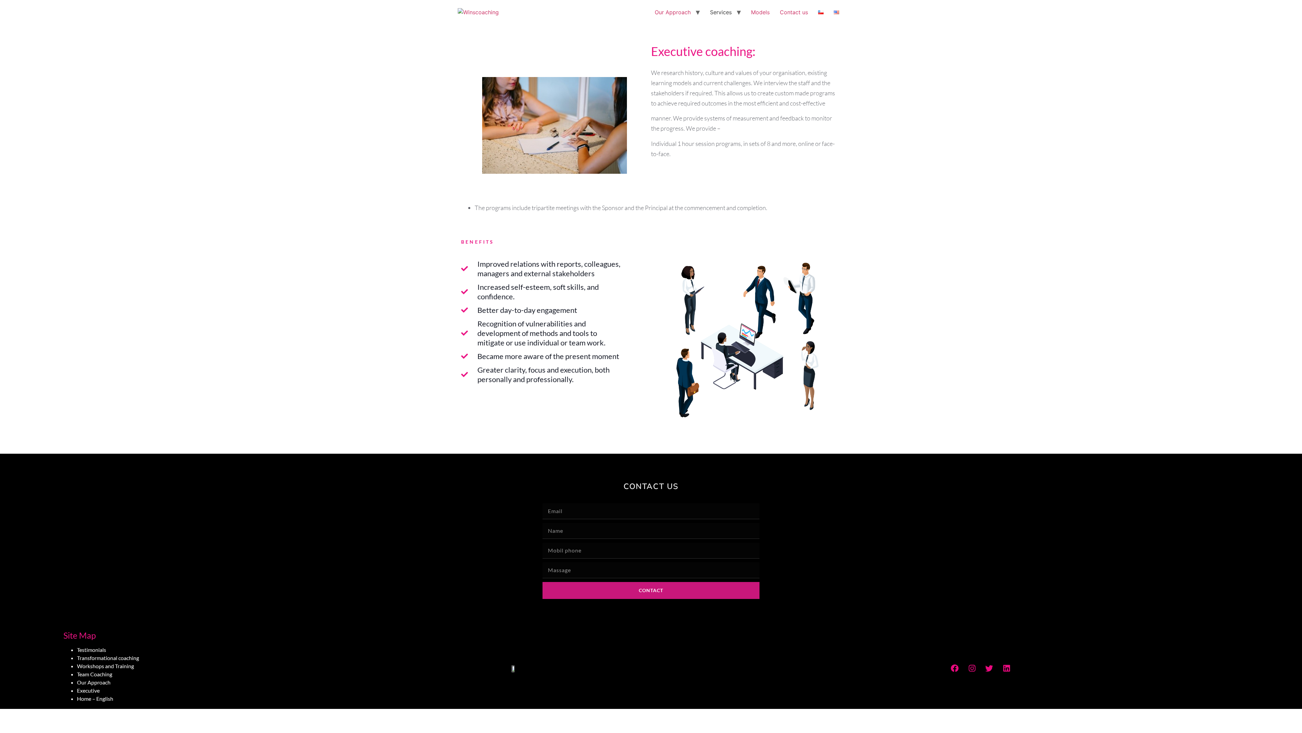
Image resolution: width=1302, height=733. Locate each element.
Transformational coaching (108, 658)
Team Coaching (94, 674)
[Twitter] (989, 668)
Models (760, 12)
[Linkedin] (1006, 668)
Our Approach (673, 12)
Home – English (95, 698)
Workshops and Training (105, 666)
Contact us (794, 12)
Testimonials (91, 649)
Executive (88, 690)
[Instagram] (972, 668)
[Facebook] (955, 668)
